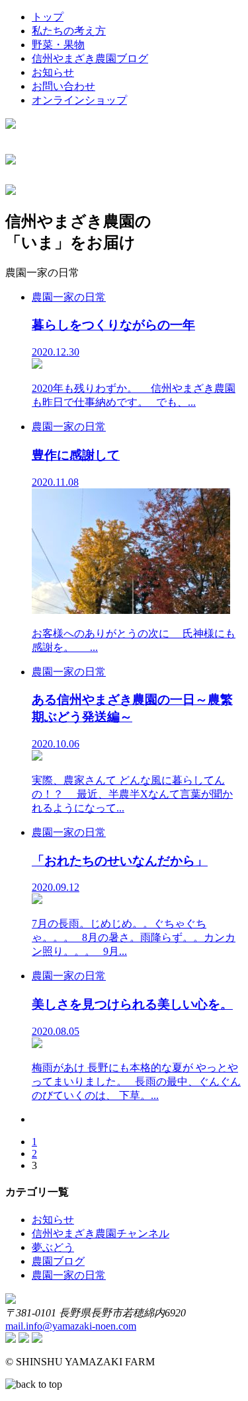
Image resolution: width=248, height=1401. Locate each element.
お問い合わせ (63, 86)
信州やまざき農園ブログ (90, 58)
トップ (47, 16)
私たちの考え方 (69, 30)
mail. (70, 1326)
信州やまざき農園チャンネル (100, 1233)
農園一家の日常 (69, 1275)
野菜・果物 (58, 44)
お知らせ (53, 72)
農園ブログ (58, 1261)
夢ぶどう (53, 1247)
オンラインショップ (79, 100)
